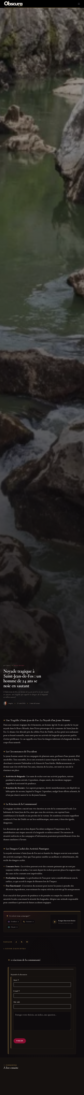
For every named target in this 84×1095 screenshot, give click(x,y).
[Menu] (79, 4)
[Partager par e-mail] (27, 942)
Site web (17, 1002)
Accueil (7, 665)
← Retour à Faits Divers (14, 949)
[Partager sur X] (21, 942)
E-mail (17, 991)
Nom (16, 980)
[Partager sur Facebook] (16, 942)
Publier (19, 1041)
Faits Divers (19, 665)
